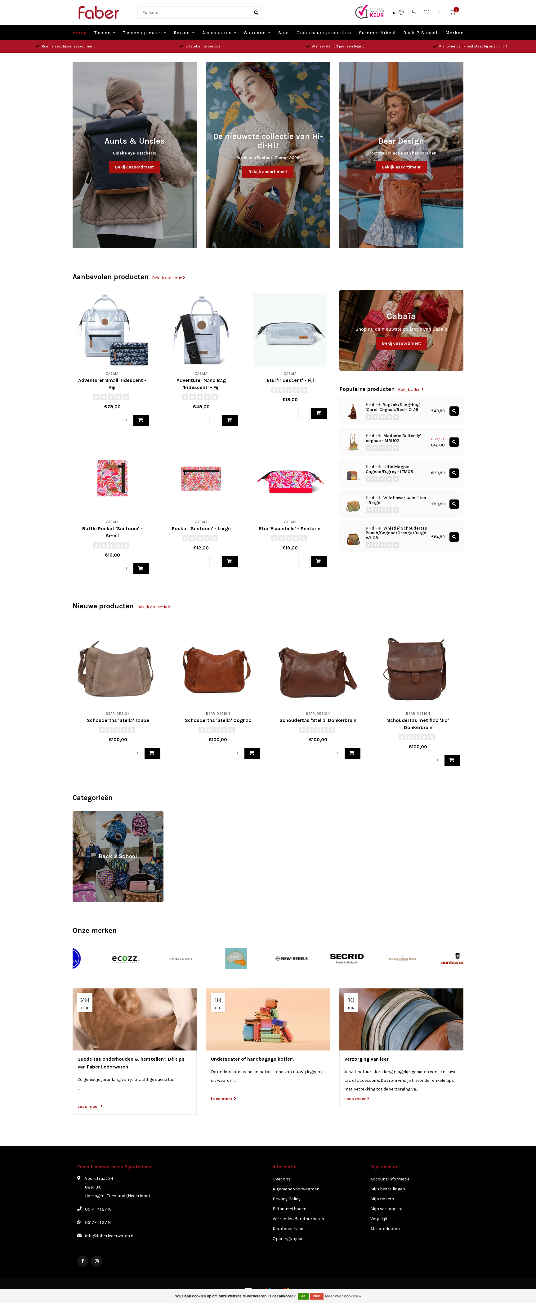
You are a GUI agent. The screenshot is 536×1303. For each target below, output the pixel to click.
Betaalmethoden (289, 1208)
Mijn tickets (382, 1199)
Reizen (182, 32)
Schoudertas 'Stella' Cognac (218, 720)
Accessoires (217, 32)
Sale (283, 32)
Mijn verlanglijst (386, 1208)
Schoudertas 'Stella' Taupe (118, 720)
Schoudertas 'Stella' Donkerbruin (317, 720)
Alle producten (385, 1228)
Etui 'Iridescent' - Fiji (290, 380)
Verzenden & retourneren (298, 1218)
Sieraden (255, 32)
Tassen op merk (142, 32)
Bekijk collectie (167, 277)
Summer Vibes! (377, 32)
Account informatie (389, 1179)
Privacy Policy (287, 1199)
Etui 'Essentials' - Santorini (290, 528)
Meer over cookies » (343, 1296)
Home (80, 32)
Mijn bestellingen (387, 1189)
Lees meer (89, 1106)
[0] (452, 13)
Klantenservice (288, 1228)
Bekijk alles (410, 389)
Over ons (282, 1179)
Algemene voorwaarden (296, 1189)
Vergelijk (378, 1218)
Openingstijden (288, 1238)
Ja (303, 1296)
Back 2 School (420, 32)
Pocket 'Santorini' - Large (201, 528)
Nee (316, 1296)
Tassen (102, 32)
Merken (454, 32)
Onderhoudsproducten (324, 32)
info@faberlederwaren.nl (110, 1235)
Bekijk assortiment (134, 167)
